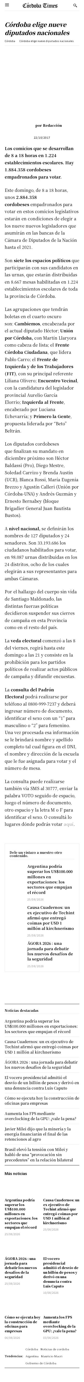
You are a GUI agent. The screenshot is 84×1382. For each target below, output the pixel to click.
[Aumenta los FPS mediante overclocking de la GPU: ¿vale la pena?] (61, 1305)
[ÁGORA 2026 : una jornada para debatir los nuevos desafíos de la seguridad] (16, 946)
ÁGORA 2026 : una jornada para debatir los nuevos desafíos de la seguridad (50, 951)
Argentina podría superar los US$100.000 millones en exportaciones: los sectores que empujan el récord (50, 879)
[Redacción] (28, 125)
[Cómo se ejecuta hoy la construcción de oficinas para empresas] (23, 1305)
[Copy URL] (67, 52)
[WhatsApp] (56, 52)
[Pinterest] (45, 52)
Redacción (52, 125)
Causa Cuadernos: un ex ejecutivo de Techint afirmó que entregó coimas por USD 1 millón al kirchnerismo (50, 918)
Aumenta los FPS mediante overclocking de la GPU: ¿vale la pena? (60, 1324)
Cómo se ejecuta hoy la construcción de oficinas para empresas (22, 1324)
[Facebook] (24, 52)
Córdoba (10, 41)
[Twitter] (34, 52)
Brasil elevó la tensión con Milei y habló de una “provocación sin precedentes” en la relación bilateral (39, 1155)
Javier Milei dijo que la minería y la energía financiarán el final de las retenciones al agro (38, 1134)
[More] (78, 52)
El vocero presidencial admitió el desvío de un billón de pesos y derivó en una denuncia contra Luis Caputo (60, 1272)
